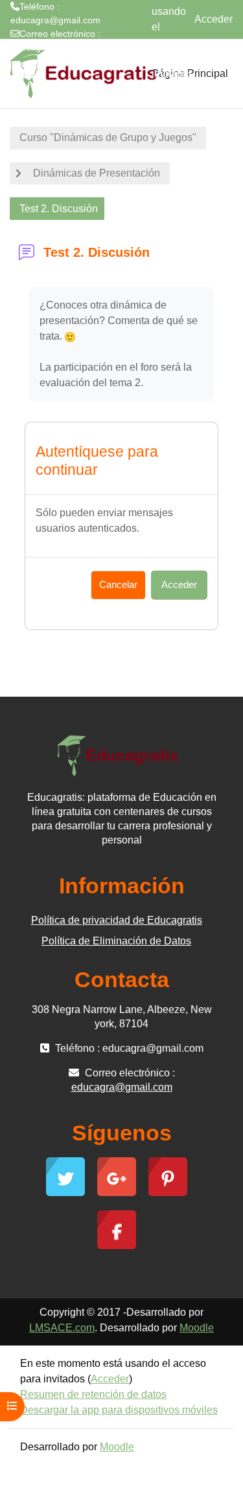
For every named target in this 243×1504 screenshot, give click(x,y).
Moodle (196, 1327)
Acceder (213, 19)
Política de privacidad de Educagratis (116, 920)
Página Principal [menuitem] (190, 73)
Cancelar (118, 585)
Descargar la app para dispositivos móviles (119, 1409)
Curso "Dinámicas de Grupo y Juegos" (107, 137)
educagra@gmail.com (55, 47)
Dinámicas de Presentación (96, 173)
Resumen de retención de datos (93, 1394)
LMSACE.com (62, 1327)
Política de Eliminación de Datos (116, 940)
